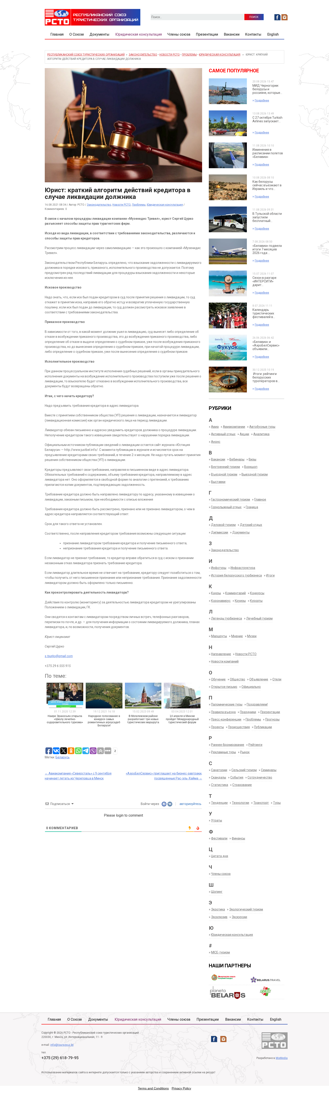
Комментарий (235, 593)
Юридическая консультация (138, 34)
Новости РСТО (169, 54)
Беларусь (63, 757)
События (236, 777)
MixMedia (282, 1058)
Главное (260, 499)
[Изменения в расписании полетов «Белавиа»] (228, 155)
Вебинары (236, 459)
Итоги (270, 575)
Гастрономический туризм (230, 499)
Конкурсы (257, 593)
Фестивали (219, 838)
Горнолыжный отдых (226, 507)
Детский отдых (251, 525)
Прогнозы (272, 719)
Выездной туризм (254, 474)
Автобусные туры (262, 426)
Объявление (258, 679)
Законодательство (143, 54)
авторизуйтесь (190, 804)
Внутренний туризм (225, 467)
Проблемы (189, 54)
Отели (276, 679)
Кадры (216, 593)
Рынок (245, 752)
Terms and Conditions (153, 1088)
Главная (57, 34)
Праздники (248, 712)
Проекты (217, 727)
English (273, 34)
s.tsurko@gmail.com (59, 656)
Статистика (219, 785)
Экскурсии (239, 917)
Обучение (218, 679)
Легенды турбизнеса (226, 618)
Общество (237, 679)
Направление (221, 654)
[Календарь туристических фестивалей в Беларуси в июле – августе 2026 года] (228, 315)
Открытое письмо (224, 687)
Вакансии (231, 34)
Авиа (215, 426)
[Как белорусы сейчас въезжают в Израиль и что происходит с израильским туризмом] (228, 187)
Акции (244, 434)
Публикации (263, 727)
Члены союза (178, 34)
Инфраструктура (243, 568)
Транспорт (261, 803)
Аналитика (261, 434)
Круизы (240, 600)
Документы (99, 34)
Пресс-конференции (226, 719)
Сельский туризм (244, 770)
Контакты (253, 34)
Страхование (242, 785)
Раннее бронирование (227, 745)
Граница (252, 507)
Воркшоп (250, 467)
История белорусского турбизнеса (236, 575)
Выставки (218, 482)
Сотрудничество (260, 777)
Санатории (219, 770)
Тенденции (219, 803)
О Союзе (76, 34)
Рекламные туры (223, 752)
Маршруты (219, 636)
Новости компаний (225, 661)
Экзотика (218, 909)
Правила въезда (223, 712)
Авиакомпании (234, 426)
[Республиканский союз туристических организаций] (92, 17)
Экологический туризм (246, 909)
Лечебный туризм (259, 618)
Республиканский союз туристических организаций (86, 54)
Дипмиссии (219, 532)
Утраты (216, 820)
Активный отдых (223, 434)
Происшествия (239, 727)
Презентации (207, 34)
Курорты (256, 600)
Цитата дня (219, 856)
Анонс (215, 441)
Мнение (237, 636)
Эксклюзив (219, 917)
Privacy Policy (181, 1088)
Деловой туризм (223, 525)
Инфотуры (218, 568)
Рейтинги (255, 745)
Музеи (251, 636)
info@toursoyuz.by (62, 1044)
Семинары (268, 770)
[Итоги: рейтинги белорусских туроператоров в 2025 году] (228, 379)
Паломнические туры (226, 704)
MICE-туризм (220, 952)
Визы (252, 459)
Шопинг (216, 891)
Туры (277, 803)
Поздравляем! (257, 704)
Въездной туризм (224, 474)
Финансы (238, 838)
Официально (251, 687)
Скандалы (218, 777)
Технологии (240, 803)
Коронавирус (221, 600)
